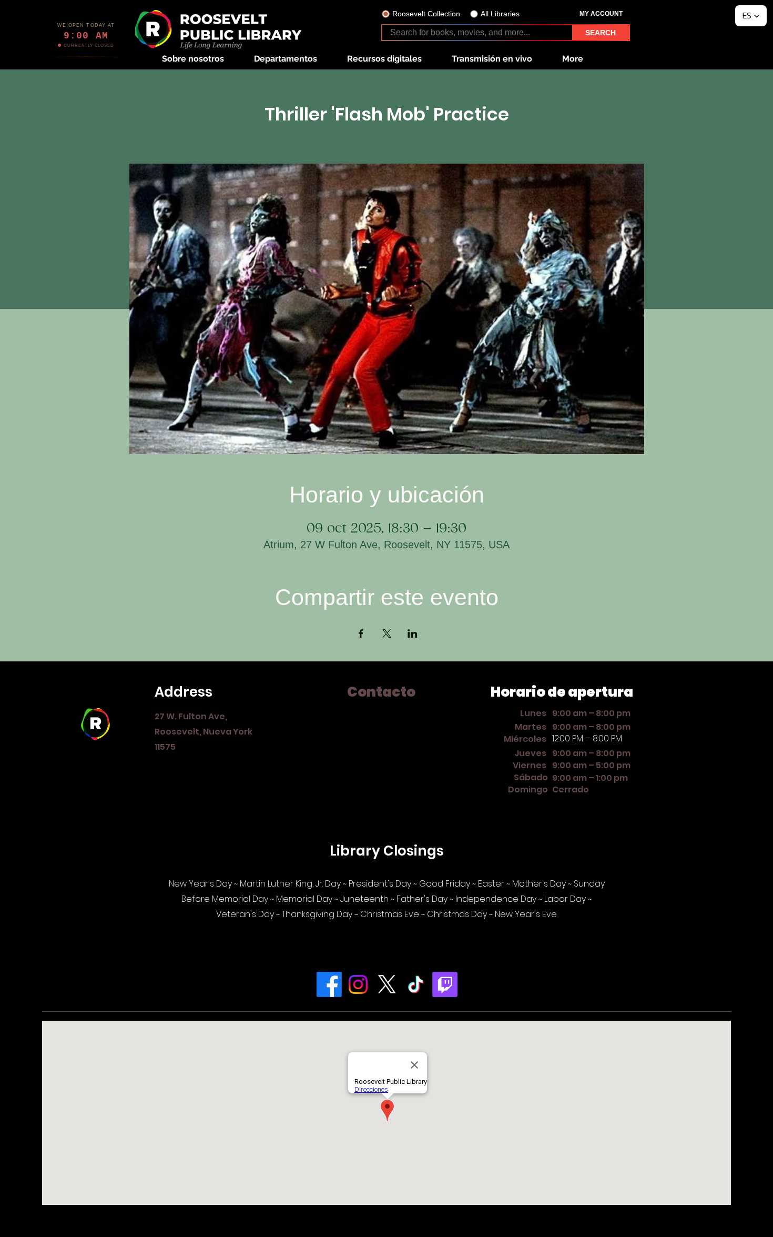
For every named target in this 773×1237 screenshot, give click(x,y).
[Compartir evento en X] (387, 633)
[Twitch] (444, 984)
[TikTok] (416, 984)
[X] (387, 984)
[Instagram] (358, 984)
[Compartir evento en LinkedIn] (413, 633)
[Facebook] (329, 984)
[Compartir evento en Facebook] (361, 633)
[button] (193, 59)
